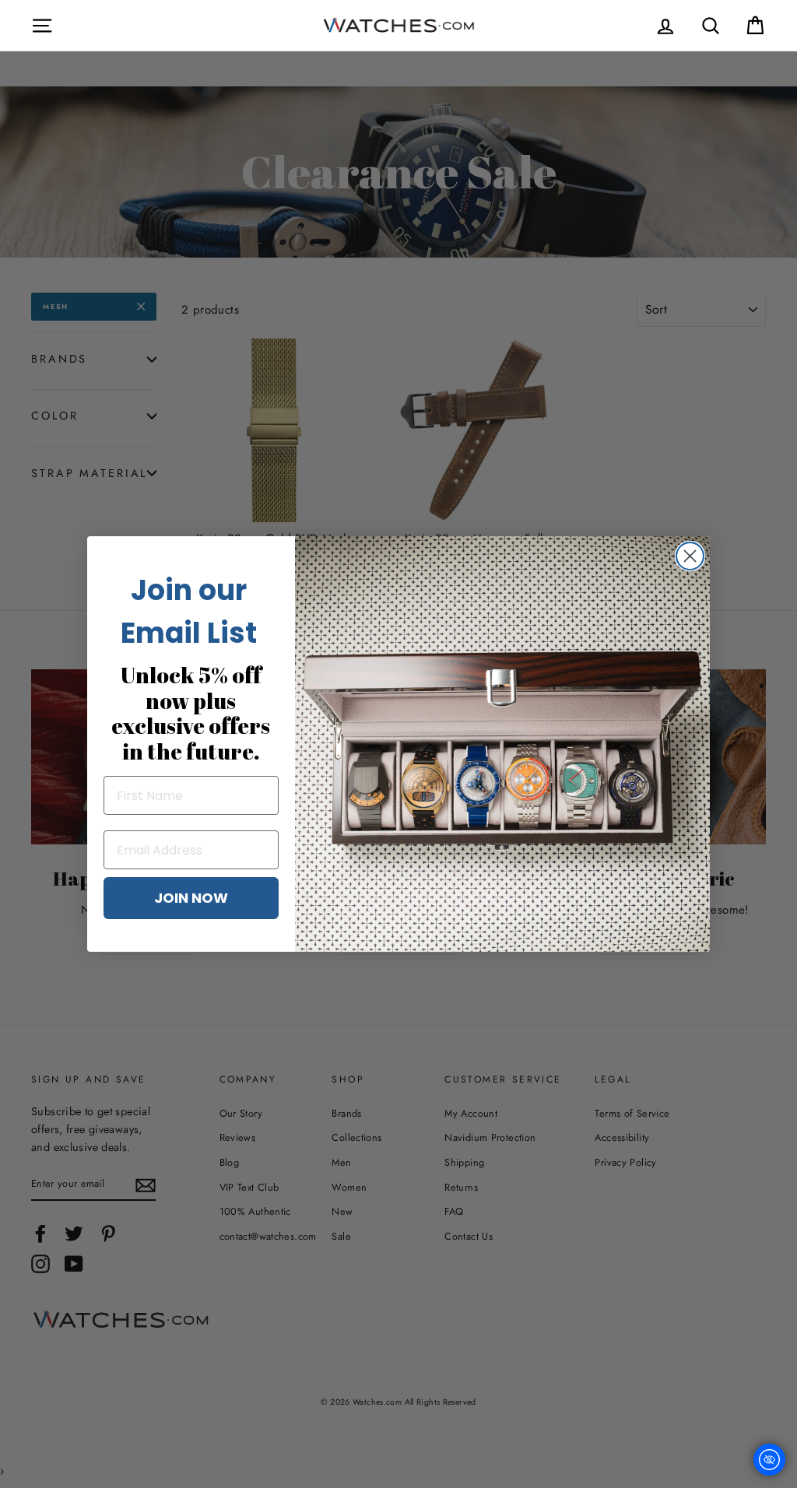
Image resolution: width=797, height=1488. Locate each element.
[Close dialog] (690, 556)
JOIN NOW (191, 897)
